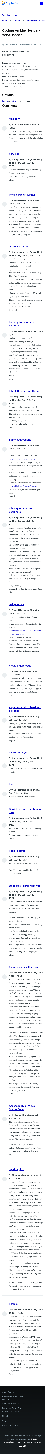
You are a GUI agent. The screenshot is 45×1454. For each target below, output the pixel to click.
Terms (18, 1442)
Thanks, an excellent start (24, 967)
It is (11, 784)
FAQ (4, 1421)
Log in (5, 101)
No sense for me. (19, 246)
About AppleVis (9, 1392)
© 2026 (34, 1438)
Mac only (14, 118)
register (13, 101)
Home (4, 20)
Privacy (25, 1442)
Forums (17, 20)
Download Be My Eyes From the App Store (12, 1410)
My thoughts (16, 1169)
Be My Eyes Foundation (13, 1397)
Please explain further (22, 194)
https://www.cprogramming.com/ (22, 459)
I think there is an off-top (24, 391)
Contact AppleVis (10, 1425)
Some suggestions (20, 439)
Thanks (13, 1304)
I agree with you (18, 752)
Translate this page (10, 15)
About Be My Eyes (10, 1404)
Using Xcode (16, 604)
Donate (5, 1399)
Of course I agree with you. (25, 885)
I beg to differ (17, 850)
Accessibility (9, 1442)
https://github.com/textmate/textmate (23, 486)
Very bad (14, 153)
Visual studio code (20, 665)
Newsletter (7, 1416)
